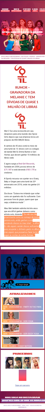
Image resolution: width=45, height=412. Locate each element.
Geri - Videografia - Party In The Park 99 (22, 308)
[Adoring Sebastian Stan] (18, 368)
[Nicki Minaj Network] (35, 368)
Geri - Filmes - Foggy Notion (17, 346)
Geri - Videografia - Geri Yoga (18, 321)
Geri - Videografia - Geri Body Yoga (21, 334)
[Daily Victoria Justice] (10, 368)
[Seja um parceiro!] (22, 380)
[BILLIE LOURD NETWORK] (27, 368)
